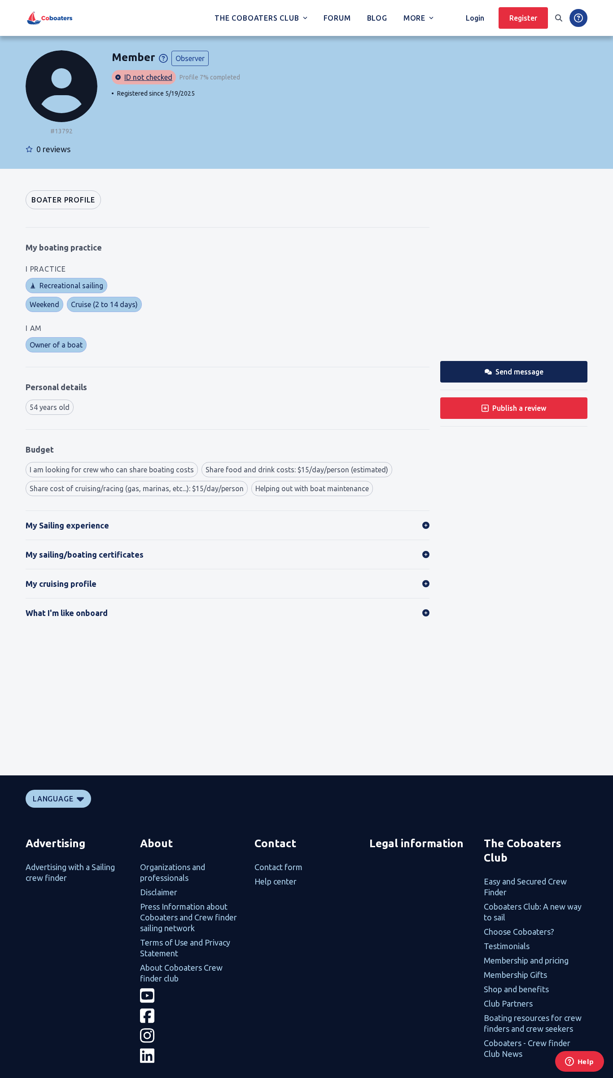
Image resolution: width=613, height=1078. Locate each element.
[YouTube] (192, 995)
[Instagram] (192, 1035)
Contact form (278, 866)
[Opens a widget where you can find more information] (579, 1062)
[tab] (63, 199)
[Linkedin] (192, 1055)
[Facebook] (192, 1016)
